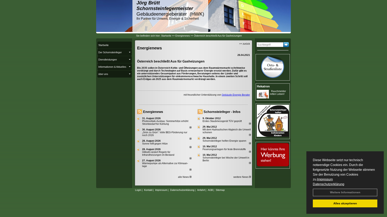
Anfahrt (201, 190)
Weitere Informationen (345, 192)
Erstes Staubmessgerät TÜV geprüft (222, 121)
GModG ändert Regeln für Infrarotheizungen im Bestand (158, 153)
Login (138, 190)
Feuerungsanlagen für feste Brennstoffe (224, 149)
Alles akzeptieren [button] (345, 203)
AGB (210, 190)
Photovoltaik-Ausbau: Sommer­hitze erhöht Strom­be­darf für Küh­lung (165, 122)
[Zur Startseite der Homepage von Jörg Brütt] (114, 31)
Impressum (325, 179)
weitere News (241, 177)
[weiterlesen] (190, 127)
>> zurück (244, 43)
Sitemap (220, 190)
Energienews (153, 112)
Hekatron (263, 86)
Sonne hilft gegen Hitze (155, 143)
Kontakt (148, 190)
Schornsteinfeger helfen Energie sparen (224, 140)
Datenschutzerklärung (328, 184)
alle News (183, 177)
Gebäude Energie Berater (236, 94)
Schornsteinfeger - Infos (222, 112)
